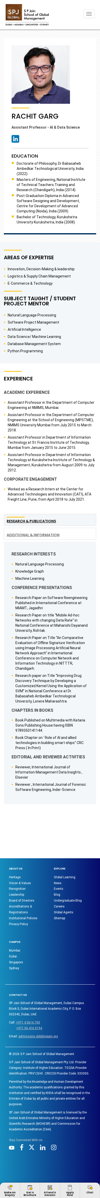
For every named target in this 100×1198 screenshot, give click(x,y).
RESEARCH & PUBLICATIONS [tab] (31, 521)
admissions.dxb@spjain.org (38, 1036)
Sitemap (59, 918)
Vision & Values (20, 883)
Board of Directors (21, 900)
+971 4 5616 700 (28, 1022)
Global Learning (64, 877)
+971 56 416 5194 (29, 1028)
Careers (59, 906)
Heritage (15, 877)
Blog (57, 894)
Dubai (13, 956)
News (58, 883)
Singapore (16, 962)
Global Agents (63, 912)
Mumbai (14, 950)
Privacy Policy (18, 924)
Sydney (14, 968)
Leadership (16, 894)
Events (58, 889)
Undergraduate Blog (68, 900)
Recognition (17, 889)
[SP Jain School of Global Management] (27, 14)
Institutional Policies (23, 918)
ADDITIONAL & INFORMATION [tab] (33, 535)
